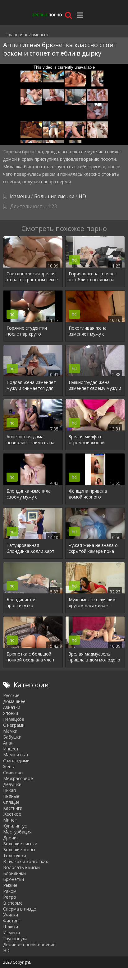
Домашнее (14, 701)
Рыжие (10, 885)
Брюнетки (13, 879)
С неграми (14, 725)
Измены (20, 196)
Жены (9, 766)
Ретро (9, 897)
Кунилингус (15, 826)
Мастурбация (17, 832)
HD (82, 196)
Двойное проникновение (29, 944)
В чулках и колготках (25, 861)
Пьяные (11, 796)
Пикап (9, 790)
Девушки (12, 784)
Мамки (10, 731)
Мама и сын (15, 755)
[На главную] (46, 15)
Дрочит (11, 838)
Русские (11, 695)
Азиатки (11, 707)
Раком (9, 891)
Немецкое (13, 719)
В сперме (13, 903)
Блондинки (14, 873)
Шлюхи (10, 927)
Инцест (11, 749)
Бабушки (12, 737)
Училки (10, 915)
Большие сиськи (54, 196)
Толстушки (14, 855)
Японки (10, 713)
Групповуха (15, 938)
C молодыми (16, 761)
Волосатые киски (21, 867)
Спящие (11, 802)
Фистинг (12, 921)
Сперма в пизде (19, 909)
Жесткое (12, 814)
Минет (10, 820)
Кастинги (12, 808)
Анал (8, 743)
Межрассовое (18, 778)
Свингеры (13, 772)
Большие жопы (19, 850)
